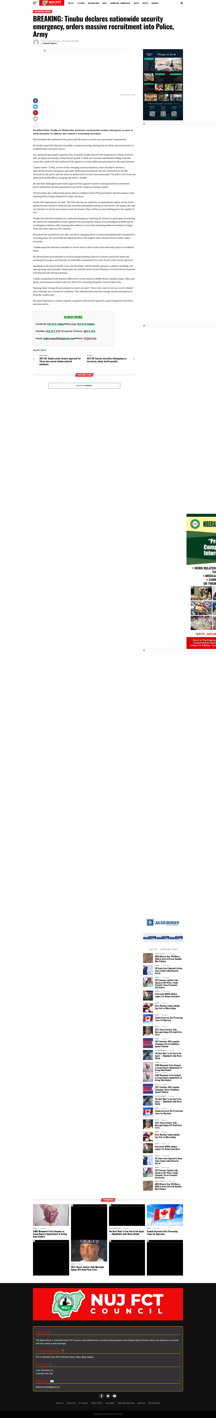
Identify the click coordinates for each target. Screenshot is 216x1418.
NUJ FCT (71, 3)
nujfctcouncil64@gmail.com (58, 338)
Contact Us (71, 1403)
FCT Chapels (83, 1403)
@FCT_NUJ (89, 331)
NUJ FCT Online (55, 324)
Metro (136, 3)
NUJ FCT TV (52, 331)
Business (155, 3)
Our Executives (154, 1403)
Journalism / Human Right (120, 3)
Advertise (141, 1403)
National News (93, 3)
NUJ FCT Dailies (86, 324)
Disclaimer (110, 1403)
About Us (60, 1403)
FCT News (81, 3)
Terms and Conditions (125, 1403)
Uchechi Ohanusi (50, 43)
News (104, 3)
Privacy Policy (96, 1403)
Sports (145, 3)
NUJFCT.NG (90, 338)
